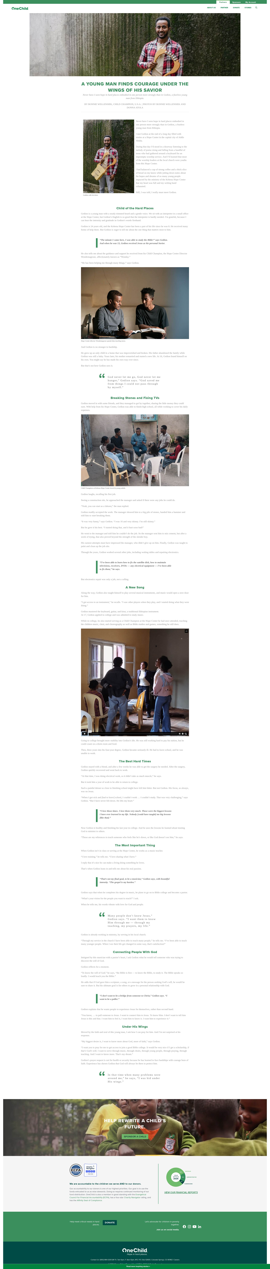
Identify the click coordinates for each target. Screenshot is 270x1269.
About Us (211, 7)
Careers (176, 1259)
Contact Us (95, 1259)
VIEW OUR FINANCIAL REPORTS (181, 1192)
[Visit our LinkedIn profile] (199, 1227)
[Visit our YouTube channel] (194, 1227)
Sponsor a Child (135, 1136)
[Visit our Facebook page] (184, 1227)
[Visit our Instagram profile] (189, 1227)
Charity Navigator (132, 1197)
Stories (248, 7)
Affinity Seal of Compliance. (89, 1200)
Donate (236, 7)
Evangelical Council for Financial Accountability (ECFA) (108, 1196)
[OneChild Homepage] (20, 8)
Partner (224, 7)
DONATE (110, 1222)
